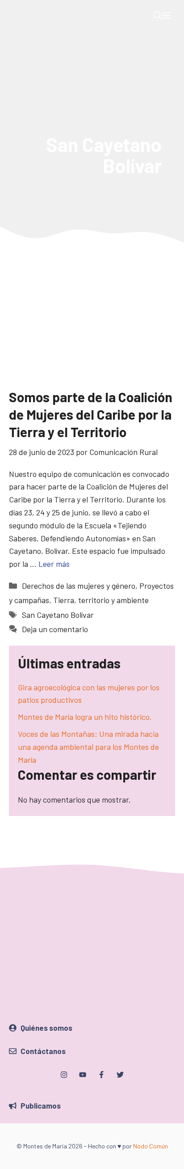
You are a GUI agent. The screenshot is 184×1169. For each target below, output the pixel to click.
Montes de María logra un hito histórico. (85, 717)
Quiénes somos (46, 1027)
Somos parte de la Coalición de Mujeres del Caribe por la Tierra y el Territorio (90, 414)
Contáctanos (43, 1050)
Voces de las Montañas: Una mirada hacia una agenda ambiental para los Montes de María (88, 747)
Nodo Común (150, 1146)
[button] (158, 15)
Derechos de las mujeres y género (78, 586)
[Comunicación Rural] (15, 15)
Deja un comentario (55, 629)
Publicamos (41, 1105)
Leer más (54, 564)
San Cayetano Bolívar (58, 615)
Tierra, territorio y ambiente (101, 600)
